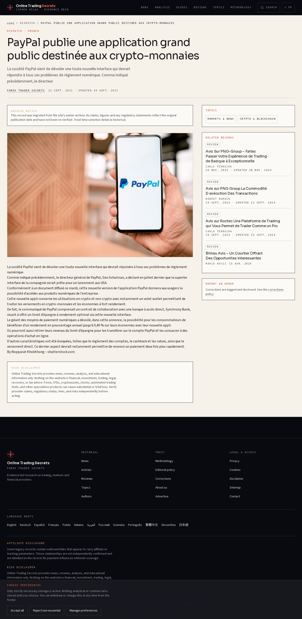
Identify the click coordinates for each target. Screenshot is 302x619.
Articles (86, 470)
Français (53, 525)
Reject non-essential (46, 610)
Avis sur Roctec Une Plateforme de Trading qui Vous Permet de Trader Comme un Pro (243, 223)
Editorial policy (165, 470)
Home (11, 23)
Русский (104, 525)
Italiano (79, 525)
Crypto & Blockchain (258, 118)
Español (39, 525)
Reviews (200, 7)
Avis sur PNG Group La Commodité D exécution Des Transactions (236, 191)
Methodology (241, 7)
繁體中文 (151, 525)
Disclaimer (236, 479)
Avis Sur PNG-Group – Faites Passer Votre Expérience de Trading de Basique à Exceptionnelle (236, 156)
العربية (91, 525)
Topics (218, 7)
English (11, 525)
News (145, 7)
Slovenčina (168, 525)
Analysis (162, 7)
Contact (235, 496)
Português (135, 525)
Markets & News (221, 118)
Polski (67, 525)
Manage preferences (83, 610)
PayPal (28, 266)
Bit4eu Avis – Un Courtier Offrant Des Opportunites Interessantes (234, 256)
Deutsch (25, 525)
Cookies (235, 470)
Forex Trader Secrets (26, 90)
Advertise (161, 496)
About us (161, 487)
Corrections (163, 479)
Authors (86, 496)
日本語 (183, 525)
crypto (86, 298)
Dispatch (27, 23)
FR (289, 8)
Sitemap (235, 487)
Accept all (17, 610)
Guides (181, 7)
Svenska (118, 525)
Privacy (234, 461)
